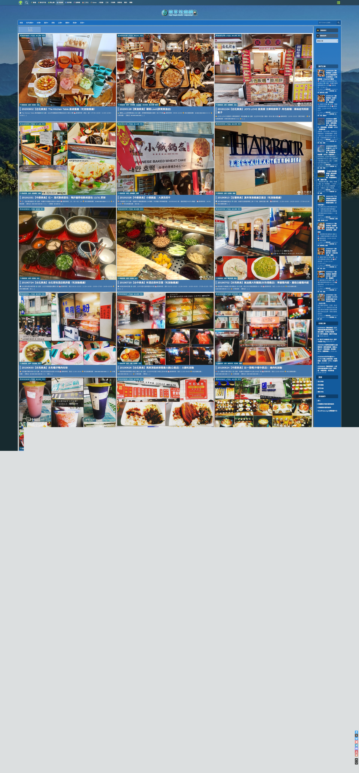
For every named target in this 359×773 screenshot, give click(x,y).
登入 (319, 400)
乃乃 (33, 35)
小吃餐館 (132, 104)
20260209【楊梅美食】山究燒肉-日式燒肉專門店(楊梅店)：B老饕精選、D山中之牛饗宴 (327, 75)
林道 (321, 168)
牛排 (321, 115)
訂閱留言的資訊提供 (324, 407)
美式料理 (145, 104)
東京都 (323, 220)
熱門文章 (321, 388)
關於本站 (321, 391)
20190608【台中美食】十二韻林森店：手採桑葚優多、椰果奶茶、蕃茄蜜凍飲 (64, 453)
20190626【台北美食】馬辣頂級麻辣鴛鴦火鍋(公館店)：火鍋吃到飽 (157, 367)
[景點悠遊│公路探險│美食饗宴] (179, 15)
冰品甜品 (138, 104)
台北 (38, 104)
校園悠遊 (332, 191)
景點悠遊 (332, 218)
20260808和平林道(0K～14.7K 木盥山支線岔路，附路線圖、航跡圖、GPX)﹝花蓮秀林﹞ (327, 150)
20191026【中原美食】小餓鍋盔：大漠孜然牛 (145, 197)
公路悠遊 (332, 141)
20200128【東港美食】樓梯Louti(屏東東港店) (145, 109)
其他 (321, 142)
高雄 (234, 193)
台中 (136, 278)
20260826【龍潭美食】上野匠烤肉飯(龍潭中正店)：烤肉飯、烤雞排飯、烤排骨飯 (327, 368)
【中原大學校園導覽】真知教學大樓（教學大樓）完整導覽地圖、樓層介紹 (327, 175)
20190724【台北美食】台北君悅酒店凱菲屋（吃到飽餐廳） (54, 282)
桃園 (39, 193)
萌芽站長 (328, 89)
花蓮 (324, 168)
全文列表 (321, 381)
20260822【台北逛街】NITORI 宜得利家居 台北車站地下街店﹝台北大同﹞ (327, 299)
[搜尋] (339, 23)
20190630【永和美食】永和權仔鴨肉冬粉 (45, 367)
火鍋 (131, 363)
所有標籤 (321, 385)
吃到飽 (34, 104)
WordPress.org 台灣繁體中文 (327, 411)
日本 (326, 220)
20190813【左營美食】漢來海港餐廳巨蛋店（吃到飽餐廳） (250, 197)
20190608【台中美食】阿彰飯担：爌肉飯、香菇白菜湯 (150, 453)
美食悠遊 (24, 104)
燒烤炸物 (230, 363)
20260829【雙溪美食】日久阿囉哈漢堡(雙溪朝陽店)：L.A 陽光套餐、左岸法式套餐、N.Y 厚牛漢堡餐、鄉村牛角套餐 (327, 332)
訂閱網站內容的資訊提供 (326, 404)
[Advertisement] (327, 53)
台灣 (29, 104)
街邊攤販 (230, 104)
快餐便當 (322, 245)
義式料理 (151, 104)
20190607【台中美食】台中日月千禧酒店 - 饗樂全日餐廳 (249, 453)
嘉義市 (324, 115)
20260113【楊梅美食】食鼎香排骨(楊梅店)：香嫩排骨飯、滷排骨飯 (327, 228)
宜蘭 (324, 142)
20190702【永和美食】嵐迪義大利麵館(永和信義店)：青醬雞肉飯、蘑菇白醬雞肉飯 (263, 282)
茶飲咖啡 (34, 448)
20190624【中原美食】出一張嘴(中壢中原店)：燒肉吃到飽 (250, 367)
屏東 (156, 104)
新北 (235, 278)
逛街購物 (332, 317)
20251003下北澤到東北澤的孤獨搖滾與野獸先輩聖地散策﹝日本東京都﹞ (327, 200)
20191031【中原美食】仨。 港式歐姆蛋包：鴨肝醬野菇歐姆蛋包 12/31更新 (64, 197)
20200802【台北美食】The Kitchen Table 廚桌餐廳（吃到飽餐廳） (59, 109)
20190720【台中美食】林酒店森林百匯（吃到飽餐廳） (150, 282)
